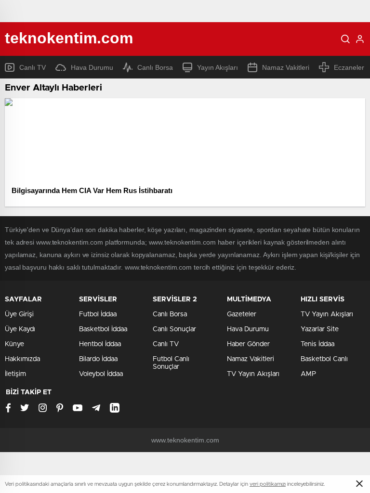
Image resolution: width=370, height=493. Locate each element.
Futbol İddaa (98, 314)
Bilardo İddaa (98, 359)
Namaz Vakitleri (285, 67)
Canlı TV (32, 67)
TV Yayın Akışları (253, 374)
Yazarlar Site (320, 329)
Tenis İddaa (317, 344)
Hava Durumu (92, 67)
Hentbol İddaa (100, 344)
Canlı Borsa (155, 67)
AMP (308, 374)
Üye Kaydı (20, 329)
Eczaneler (349, 67)
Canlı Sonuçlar (174, 329)
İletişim (15, 374)
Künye (14, 344)
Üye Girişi (19, 314)
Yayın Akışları (217, 67)
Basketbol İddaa (103, 329)
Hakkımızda (22, 359)
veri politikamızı (268, 484)
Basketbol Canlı (324, 359)
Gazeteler (241, 314)
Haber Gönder (248, 344)
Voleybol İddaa (101, 374)
